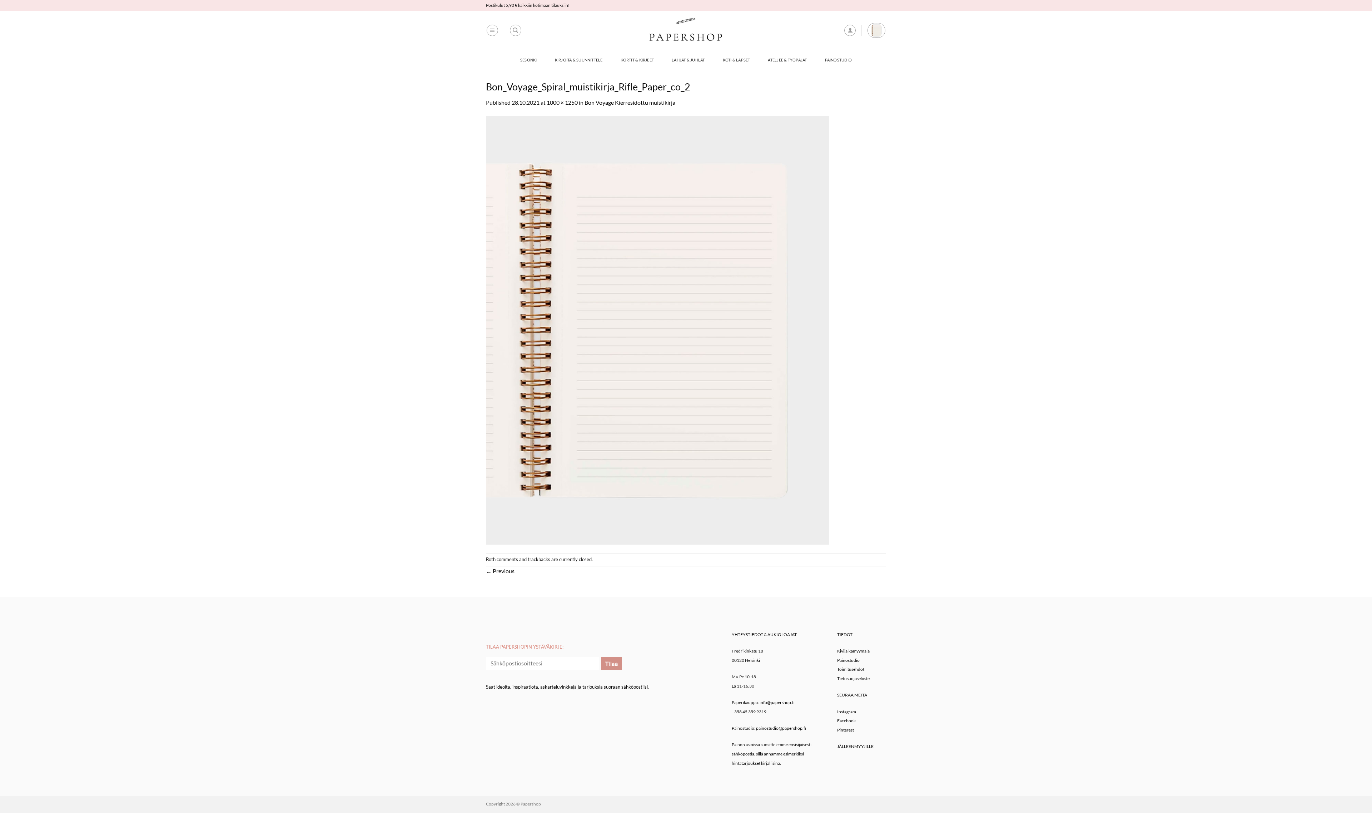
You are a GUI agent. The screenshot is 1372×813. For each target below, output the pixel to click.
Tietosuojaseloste (853, 678)
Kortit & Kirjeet (637, 60)
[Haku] (515, 30)
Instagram (846, 711)
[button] (492, 30)
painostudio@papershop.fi (781, 728)
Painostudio (838, 60)
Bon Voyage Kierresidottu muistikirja (630, 102)
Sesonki (528, 60)
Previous (500, 570)
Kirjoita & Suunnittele (579, 60)
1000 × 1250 (562, 102)
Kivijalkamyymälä (853, 651)
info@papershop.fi (777, 702)
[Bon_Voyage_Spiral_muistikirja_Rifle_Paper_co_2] (657, 329)
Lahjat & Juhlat (688, 60)
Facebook (846, 720)
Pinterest (845, 730)
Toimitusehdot (850, 669)
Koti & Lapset (736, 60)
